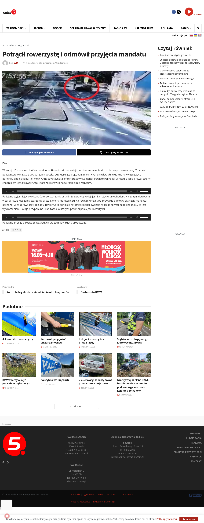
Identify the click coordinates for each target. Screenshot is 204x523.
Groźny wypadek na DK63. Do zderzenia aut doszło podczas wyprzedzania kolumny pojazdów (133, 385)
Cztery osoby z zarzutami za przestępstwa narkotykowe (174, 72)
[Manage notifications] (7, 516)
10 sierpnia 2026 (87, 347)
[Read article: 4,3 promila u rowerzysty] (19, 324)
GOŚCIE (57, 28)
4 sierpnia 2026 (87, 388)
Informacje (48, 62)
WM (16, 62)
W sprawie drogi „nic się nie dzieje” (178, 111)
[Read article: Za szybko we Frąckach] (57, 365)
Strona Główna (9, 45)
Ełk (28, 45)
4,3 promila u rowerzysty (17, 339)
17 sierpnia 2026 (11, 343)
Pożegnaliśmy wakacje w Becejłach (178, 116)
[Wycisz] (137, 191)
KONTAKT (196, 461)
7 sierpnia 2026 (49, 384)
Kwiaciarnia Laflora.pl (104, 501)
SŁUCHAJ (197, 14)
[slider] (144, 191)
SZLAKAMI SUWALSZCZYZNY (88, 28)
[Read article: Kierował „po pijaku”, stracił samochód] (57, 324)
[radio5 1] (76, 256)
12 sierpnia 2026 (49, 347)
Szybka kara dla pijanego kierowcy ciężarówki (132, 340)
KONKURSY (196, 433)
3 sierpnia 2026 (125, 395)
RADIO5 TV (120, 28)
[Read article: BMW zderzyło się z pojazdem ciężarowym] (19, 365)
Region (21, 45)
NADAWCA (196, 456)
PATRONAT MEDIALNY (189, 447)
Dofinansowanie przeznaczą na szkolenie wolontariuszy (176, 85)
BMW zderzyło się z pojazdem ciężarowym (16, 381)
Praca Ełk (75, 494)
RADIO (185, 28)
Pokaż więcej (76, 406)
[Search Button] (198, 28)
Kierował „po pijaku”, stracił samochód (54, 340)
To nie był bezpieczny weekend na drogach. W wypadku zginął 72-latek (178, 92)
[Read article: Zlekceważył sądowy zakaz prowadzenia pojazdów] (95, 365)
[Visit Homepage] (9, 12)
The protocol (112, 494)
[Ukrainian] (195, 35)
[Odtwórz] (6, 191)
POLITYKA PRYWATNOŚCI (188, 451)
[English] (200, 35)
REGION (38, 28)
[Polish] (191, 35)
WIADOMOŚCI (15, 28)
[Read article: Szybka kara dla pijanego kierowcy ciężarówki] (134, 324)
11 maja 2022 (29, 62)
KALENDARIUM (144, 28)
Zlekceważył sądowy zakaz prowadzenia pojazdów (95, 381)
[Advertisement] (96, 11)
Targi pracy (127, 494)
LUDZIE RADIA (194, 438)
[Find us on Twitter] (179, 12)
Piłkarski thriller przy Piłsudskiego (177, 78)
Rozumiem (189, 519)
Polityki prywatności (166, 518)
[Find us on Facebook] (174, 12)
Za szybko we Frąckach (55, 380)
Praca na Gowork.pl (80, 501)
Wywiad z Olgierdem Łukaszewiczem (179, 106)
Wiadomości (61, 62)
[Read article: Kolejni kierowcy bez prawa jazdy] (95, 324)
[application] (76, 191)
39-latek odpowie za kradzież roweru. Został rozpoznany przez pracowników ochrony (180, 62)
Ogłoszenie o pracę (93, 494)
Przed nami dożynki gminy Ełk (175, 54)
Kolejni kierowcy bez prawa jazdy (91, 340)
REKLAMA (167, 28)
